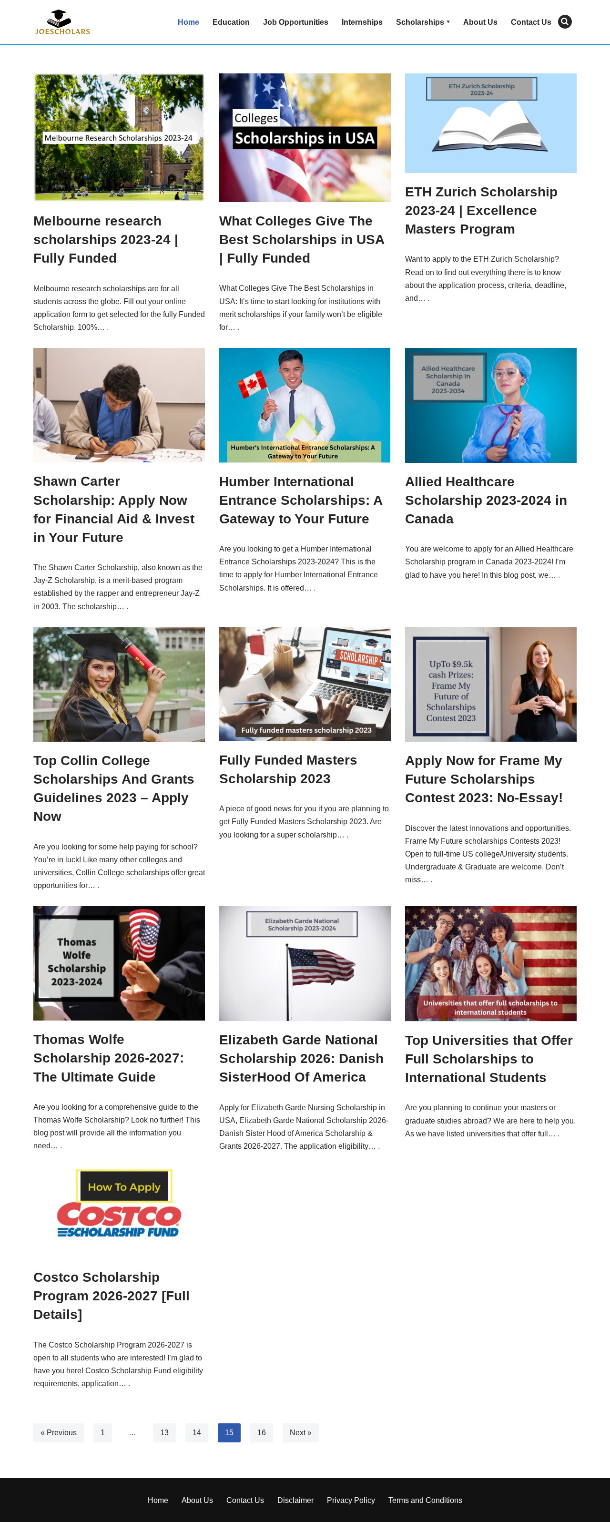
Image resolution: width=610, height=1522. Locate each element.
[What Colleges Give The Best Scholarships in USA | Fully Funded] (305, 137)
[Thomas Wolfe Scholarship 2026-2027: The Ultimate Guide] (119, 963)
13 (164, 1433)
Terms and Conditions (425, 1500)
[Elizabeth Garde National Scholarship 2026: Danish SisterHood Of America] (305, 963)
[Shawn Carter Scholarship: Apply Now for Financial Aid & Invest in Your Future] (119, 405)
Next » (301, 1433)
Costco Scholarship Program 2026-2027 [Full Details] (111, 1296)
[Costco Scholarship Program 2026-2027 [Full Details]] (119, 1212)
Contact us (531, 22)
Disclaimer (295, 1500)
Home (188, 22)
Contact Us (245, 1500)
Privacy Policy (351, 1500)
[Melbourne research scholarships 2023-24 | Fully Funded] (119, 137)
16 (261, 1433)
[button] (448, 21)
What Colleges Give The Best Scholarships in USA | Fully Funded (301, 240)
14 (197, 1433)
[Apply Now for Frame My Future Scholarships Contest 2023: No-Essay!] (491, 684)
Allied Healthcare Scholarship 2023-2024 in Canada (486, 500)
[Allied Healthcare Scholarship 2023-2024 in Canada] (491, 405)
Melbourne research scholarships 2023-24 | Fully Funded (105, 240)
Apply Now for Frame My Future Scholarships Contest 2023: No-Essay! (484, 779)
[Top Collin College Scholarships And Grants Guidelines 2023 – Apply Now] (119, 684)
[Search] (565, 22)
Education (231, 22)
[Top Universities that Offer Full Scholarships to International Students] (491, 963)
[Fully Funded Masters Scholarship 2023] (305, 684)
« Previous (59, 1433)
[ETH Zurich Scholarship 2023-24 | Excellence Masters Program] (491, 123)
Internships (362, 22)
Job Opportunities (295, 22)
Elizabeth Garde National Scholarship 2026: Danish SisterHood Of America (301, 1058)
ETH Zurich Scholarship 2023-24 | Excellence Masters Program (481, 210)
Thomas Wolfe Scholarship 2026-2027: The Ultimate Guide (108, 1058)
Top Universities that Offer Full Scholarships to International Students (489, 1059)
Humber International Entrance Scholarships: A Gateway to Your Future (300, 500)
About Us (480, 22)
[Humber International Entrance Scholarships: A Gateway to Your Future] (305, 405)
